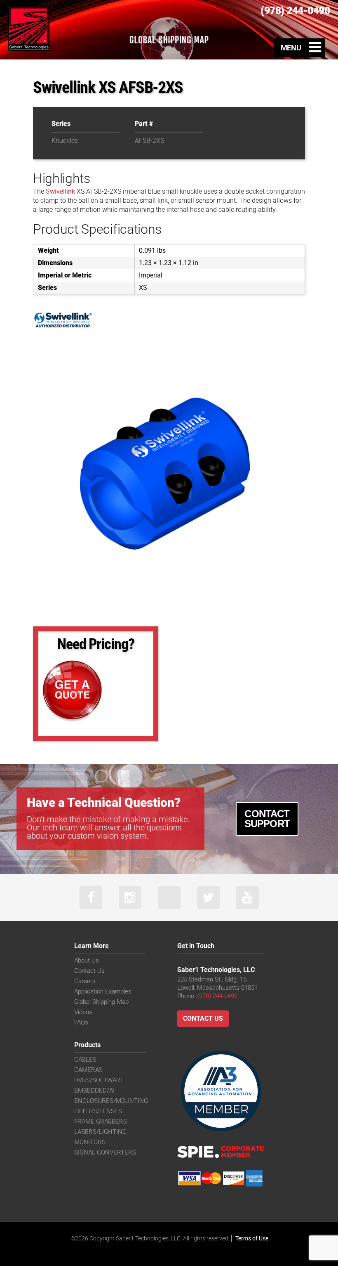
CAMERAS (88, 1070)
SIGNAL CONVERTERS (105, 1152)
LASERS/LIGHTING (100, 1132)
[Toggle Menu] (299, 47)
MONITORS (90, 1142)
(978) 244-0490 (217, 996)
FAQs (81, 1022)
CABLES (85, 1059)
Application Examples (102, 991)
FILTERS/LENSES (98, 1111)
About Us (86, 960)
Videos (83, 1012)
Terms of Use (251, 1238)
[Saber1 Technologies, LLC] (28, 28)
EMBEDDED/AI (94, 1090)
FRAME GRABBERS (100, 1121)
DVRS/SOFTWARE (99, 1080)
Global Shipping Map (101, 1001)
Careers (85, 981)
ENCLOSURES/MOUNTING (111, 1101)
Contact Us (89, 970)
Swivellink (60, 191)
